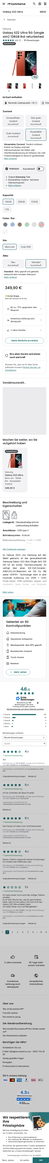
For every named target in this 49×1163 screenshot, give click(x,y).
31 (41, 932)
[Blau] (12, 224)
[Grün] (27, 224)
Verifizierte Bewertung (13, 755)
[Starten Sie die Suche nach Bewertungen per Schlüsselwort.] (44, 743)
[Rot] (41, 224)
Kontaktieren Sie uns (12, 1047)
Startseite (11, 19)
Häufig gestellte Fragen (13, 1058)
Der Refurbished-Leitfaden (15, 1035)
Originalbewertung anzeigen (14, 776)
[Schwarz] (5, 224)
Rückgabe (7, 1062)
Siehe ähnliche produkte (24, 340)
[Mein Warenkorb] (45, 3)
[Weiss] (5, 231)
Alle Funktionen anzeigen (14, 549)
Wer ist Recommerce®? (13, 1009)
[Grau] (34, 224)
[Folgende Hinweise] (46, 932)
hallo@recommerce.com (20, 1051)
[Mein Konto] (39, 3)
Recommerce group (12, 1017)
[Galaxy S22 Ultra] (15, 460)
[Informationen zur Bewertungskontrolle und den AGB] (38, 703)
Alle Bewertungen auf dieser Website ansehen (25, 709)
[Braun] (19, 224)
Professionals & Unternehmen (16, 1066)
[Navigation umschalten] (4, 4)
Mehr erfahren (10, 158)
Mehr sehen (8, 592)
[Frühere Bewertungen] (2, 932)
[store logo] (17, 3)
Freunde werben (10, 1013)
